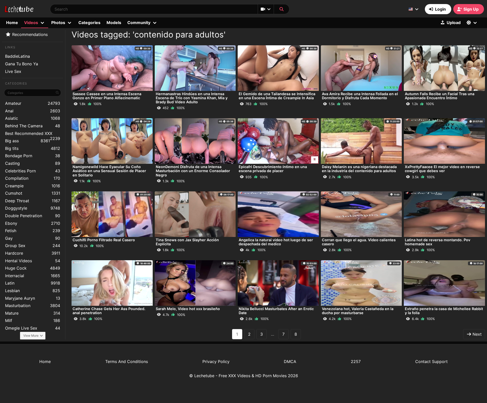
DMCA (290, 361)
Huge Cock (32, 268)
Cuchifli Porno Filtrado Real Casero (104, 240)
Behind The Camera (32, 125)
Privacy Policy (216, 361)
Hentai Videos (32, 260)
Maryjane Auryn (32, 298)
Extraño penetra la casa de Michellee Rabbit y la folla (444, 311)
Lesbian (32, 290)
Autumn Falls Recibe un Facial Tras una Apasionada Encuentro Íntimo (439, 96)
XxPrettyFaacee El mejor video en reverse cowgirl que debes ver (442, 169)
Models (114, 22)
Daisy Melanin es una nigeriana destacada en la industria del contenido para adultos (359, 169)
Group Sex (32, 245)
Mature (32, 313)
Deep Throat (32, 200)
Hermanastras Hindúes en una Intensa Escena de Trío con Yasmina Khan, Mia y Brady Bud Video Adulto (192, 98)
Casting (32, 163)
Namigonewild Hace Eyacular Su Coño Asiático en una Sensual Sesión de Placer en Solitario (109, 171)
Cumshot (32, 193)
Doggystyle (32, 208)
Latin (32, 283)
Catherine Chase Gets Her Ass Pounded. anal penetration (109, 311)
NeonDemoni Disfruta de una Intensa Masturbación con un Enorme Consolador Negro (193, 171)
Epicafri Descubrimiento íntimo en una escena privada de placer (273, 169)
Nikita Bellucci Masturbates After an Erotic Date (276, 311)
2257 (356, 361)
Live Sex (13, 71)
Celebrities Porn (32, 170)
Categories (89, 22)
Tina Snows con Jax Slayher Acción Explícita (187, 242)
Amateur (32, 103)
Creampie (32, 185)
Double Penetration (32, 215)
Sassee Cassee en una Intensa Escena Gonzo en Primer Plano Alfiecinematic (107, 96)
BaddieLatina (17, 56)
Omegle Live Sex (32, 328)
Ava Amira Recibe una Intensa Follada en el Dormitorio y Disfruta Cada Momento (360, 96)
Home (12, 22)
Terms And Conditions (126, 361)
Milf (32, 320)
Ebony (32, 223)
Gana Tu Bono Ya (21, 63)
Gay (32, 238)
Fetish (32, 230)
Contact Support (431, 361)
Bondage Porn (32, 155)
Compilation (32, 178)
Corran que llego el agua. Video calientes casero (359, 242)
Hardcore (32, 253)
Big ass (27, 140)
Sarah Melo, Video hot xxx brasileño (188, 309)
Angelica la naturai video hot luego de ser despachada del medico (276, 242)
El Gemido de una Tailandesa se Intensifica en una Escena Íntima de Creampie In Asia (277, 96)
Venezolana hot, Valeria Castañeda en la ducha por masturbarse (357, 311)
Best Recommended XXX (32, 134)
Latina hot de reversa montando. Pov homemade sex (437, 242)
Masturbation (32, 305)
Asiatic (32, 118)
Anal (32, 110)
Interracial (32, 275)
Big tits (32, 148)
